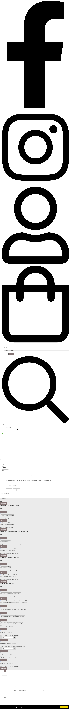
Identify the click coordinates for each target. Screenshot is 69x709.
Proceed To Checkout (16, 488)
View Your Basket (9, 488)
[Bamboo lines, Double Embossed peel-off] (7, 514)
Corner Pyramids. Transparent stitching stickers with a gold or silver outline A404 (13, 609)
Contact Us (4, 467)
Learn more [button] (33, 707)
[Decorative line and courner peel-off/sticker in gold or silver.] (10, 653)
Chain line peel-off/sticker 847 (5, 541)
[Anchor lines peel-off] (4, 498)
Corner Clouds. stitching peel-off (5, 567)
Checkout (11, 354)
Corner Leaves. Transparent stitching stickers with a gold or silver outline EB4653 (13, 602)
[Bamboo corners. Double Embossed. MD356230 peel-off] (9, 505)
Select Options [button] (3, 503)
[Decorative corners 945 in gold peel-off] (6, 630)
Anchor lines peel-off (3, 499)
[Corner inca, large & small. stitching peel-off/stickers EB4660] (10, 592)
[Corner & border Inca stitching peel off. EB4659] (8, 548)
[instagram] (35, 185)
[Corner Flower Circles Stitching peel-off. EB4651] (8, 574)
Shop (3, 464)
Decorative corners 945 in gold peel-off (6, 632)
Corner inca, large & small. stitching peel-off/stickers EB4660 (10, 593)
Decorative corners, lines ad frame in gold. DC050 (8, 643)
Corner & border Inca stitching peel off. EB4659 (7, 550)
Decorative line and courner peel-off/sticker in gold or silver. (9, 654)
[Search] (17, 429)
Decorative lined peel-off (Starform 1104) (6, 663)
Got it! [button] (64, 707)
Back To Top (2, 670)
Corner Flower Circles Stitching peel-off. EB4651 (8, 576)
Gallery (3, 466)
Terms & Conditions (5, 469)
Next (11, 670)
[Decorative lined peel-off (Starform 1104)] (7, 661)
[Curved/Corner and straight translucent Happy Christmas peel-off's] (11, 622)
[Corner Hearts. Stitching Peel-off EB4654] (7, 583)
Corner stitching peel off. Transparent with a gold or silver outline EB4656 (12, 616)
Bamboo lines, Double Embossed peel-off (7, 515)
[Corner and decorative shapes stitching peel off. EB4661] (9, 557)
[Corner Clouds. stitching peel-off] (5, 566)
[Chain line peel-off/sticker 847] (5, 540)
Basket (6, 354)
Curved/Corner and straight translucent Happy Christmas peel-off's (11, 623)
